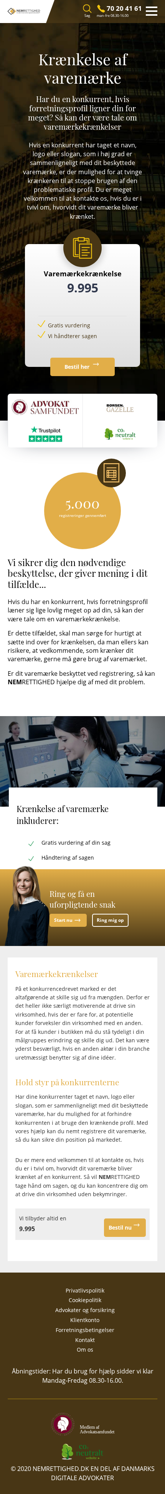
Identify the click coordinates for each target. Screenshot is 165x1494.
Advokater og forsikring (85, 1310)
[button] (157, 11)
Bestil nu (120, 1227)
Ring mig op (110, 920)
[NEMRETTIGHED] (23, 11)
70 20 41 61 (124, 8)
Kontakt (85, 1340)
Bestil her (77, 366)
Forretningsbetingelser (85, 1330)
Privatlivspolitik (85, 1290)
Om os (85, 1349)
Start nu (63, 920)
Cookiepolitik (85, 1300)
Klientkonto (84, 1320)
